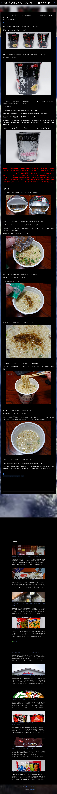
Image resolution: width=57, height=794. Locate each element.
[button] (3, 22)
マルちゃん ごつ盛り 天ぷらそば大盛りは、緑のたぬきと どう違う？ (27, 699)
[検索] (55, 2)
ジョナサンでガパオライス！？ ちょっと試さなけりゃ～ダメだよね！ (27, 675)
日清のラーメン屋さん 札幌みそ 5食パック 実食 (22, 748)
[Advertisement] (28, 505)
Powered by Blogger (29, 786)
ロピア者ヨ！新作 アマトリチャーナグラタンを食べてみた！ (25, 652)
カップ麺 (11, 476)
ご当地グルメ (17, 476)
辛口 (22, 476)
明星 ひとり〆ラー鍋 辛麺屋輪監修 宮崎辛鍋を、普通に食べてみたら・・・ (28, 771)
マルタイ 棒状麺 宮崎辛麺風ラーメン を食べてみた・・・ (25, 628)
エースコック (5, 476)
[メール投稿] (3, 474)
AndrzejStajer (32, 789)
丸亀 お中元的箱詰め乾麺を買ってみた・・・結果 (23, 579)
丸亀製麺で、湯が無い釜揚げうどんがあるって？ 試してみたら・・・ (27, 556)
